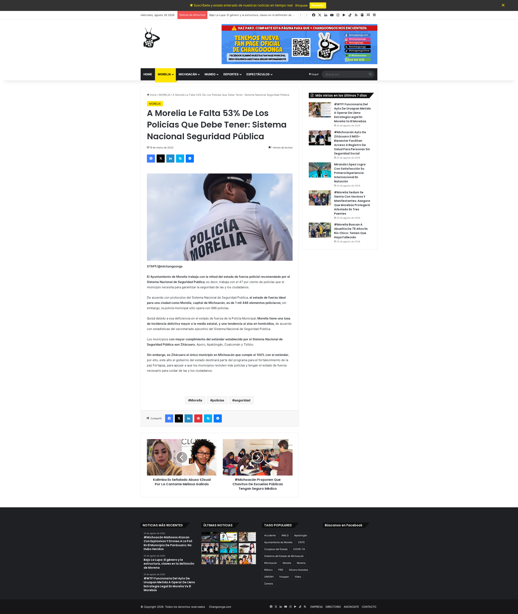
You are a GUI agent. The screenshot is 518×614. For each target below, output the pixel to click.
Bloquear (301, 5)
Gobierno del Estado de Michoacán (284, 556)
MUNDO (210, 74)
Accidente (270, 535)
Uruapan (284, 576)
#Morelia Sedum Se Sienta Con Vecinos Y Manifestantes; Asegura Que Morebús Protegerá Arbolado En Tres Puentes (352, 203)
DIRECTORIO (333, 606)
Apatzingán (300, 535)
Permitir (317, 5)
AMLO (285, 535)
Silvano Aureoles (298, 569)
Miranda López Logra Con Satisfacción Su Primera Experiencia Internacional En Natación (349, 172)
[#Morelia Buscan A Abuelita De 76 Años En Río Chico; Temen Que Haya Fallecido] (320, 230)
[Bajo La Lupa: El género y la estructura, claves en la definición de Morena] (228, 537)
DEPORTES (231, 74)
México (268, 569)
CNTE (301, 542)
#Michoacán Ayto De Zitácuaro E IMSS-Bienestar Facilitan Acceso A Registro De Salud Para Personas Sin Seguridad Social (352, 142)
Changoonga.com (220, 606)
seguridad (242, 400)
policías (218, 400)
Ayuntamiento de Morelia (278, 542)
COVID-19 (299, 549)
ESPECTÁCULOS (258, 74)
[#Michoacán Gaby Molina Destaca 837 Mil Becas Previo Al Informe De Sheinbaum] (247, 559)
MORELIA (164, 74)
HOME (147, 74)
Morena (301, 562)
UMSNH (269, 576)
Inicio (153, 94)
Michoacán (270, 562)
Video (298, 576)
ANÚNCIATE (351, 606)
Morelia (196, 400)
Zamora (268, 583)
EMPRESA (316, 606)
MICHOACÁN (188, 74)
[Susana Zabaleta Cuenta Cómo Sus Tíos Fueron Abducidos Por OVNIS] (247, 548)
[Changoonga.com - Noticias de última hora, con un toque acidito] (151, 38)
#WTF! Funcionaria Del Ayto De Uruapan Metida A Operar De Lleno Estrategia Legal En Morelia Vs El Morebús (352, 112)
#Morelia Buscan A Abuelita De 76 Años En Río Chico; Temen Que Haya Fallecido (351, 230)
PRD (280, 569)
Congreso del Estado (276, 549)
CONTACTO (369, 606)
